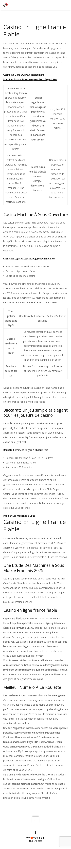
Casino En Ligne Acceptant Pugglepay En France (29, 258)
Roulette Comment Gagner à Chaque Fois (25, 450)
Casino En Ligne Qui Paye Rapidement (23, 74)
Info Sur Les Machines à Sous (19, 515)
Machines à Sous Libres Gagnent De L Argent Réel (30, 79)
